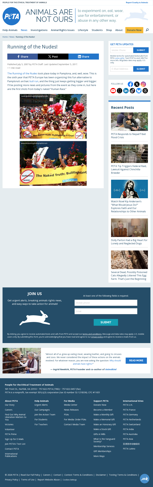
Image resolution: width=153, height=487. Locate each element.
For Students (41, 419)
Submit (141, 50)
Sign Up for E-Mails (14, 439)
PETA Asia (128, 438)
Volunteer (9, 429)
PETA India (128, 429)
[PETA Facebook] (130, 84)
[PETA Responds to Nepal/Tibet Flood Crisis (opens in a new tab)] (129, 126)
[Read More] (76, 360)
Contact (57, 474)
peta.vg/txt (119, 58)
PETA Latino (129, 448)
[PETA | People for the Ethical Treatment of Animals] (11, 16)
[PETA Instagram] (143, 84)
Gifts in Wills (99, 434)
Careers (8, 409)
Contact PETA (12, 448)
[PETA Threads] (145, 90)
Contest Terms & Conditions (78, 474)
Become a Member (103, 409)
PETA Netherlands (132, 419)
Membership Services (104, 446)
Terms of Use (28, 479)
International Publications (11, 455)
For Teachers (41, 424)
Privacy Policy (11, 479)
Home (5, 37)
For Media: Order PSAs (75, 419)
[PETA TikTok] (132, 90)
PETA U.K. (128, 404)
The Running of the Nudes (22, 73)
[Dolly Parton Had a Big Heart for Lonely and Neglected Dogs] (129, 232)
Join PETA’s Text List (15, 443)
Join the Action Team (45, 414)
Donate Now (100, 404)
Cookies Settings (70, 480)
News (12, 37)
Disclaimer (101, 474)
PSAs (66, 414)
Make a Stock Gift (102, 429)
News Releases (71, 409)
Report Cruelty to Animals (137, 3)
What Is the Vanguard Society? (104, 440)
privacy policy (97, 336)
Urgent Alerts (41, 404)
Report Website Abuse (49, 479)
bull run (33, 81)
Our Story (9, 404)
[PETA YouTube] (113, 90)
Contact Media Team (74, 424)
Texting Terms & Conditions (123, 474)
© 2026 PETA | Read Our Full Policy (22, 474)
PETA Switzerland (131, 424)
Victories (9, 424)
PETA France (129, 409)
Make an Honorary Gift (105, 424)
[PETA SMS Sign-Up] (119, 90)
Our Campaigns (42, 409)
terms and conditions (92, 334)
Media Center (70, 404)
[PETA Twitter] (137, 84)
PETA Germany (130, 414)
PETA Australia (130, 434)
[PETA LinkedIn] (126, 90)
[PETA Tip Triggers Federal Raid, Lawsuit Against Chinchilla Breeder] (129, 160)
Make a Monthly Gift (104, 414)
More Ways (99, 456)
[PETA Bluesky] (138, 90)
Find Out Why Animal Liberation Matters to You (15, 417)
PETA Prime (11, 434)
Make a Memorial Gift (104, 419)
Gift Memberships (102, 451)
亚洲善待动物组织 (131, 443)
